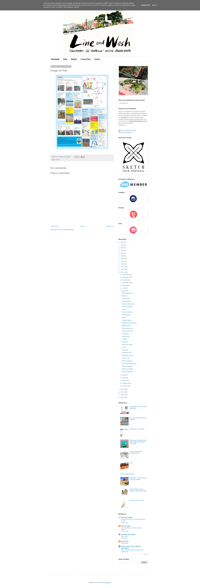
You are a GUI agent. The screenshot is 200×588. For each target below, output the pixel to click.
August (124, 285)
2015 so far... (126, 358)
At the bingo (126, 298)
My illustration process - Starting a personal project (138, 490)
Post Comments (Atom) (66, 229)
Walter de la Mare (127, 369)
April (123, 378)
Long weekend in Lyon (137, 500)
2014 (122, 389)
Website (74, 59)
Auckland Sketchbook (128, 534)
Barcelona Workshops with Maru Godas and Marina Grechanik (138, 441)
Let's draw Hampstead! (129, 363)
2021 (122, 256)
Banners (124, 296)
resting (124, 309)
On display (125, 334)
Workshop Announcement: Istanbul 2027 (132, 550)
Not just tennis (126, 315)
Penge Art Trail (126, 352)
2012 (122, 395)
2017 (122, 267)
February (125, 383)
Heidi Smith (124, 541)
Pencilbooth (124, 103)
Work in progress (127, 307)
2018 (122, 264)
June (124, 291)
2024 (122, 248)
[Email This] (75, 157)
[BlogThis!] (77, 157)
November (125, 277)
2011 (122, 397)
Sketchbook (55, 59)
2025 (122, 245)
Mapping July (126, 325)
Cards (124, 347)
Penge (57, 159)
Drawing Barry (126, 301)
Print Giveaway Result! (127, 474)
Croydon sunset (127, 320)
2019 (122, 261)
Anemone (125, 350)
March (124, 380)
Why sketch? (124, 536)
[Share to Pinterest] (84, 157)
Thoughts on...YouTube (137, 429)
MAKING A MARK (127, 517)
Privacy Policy (86, 59)
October (125, 280)
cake (131, 463)
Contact (97, 59)
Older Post (109, 226)
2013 (122, 392)
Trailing (124, 339)
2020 (122, 259)
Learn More (145, 5)
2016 (122, 269)
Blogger (108, 582)
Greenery (125, 342)
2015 (122, 272)
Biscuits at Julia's (127, 344)
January (125, 386)
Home (82, 226)
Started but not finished (129, 323)
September (126, 282)
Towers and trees (127, 328)
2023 (122, 250)
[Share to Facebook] (82, 157)
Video (65, 59)
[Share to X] (79, 157)
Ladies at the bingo (128, 304)
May (123, 375)
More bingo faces (127, 293)
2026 (122, 242)
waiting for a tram (127, 355)
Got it (154, 5)
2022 (122, 253)
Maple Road (126, 336)
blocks (124, 317)
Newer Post (54, 226)
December (125, 274)
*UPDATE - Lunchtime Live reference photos (138, 478)
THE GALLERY (126, 526)
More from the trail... (128, 331)
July (123, 288)
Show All (145, 554)
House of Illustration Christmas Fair (136, 452)
